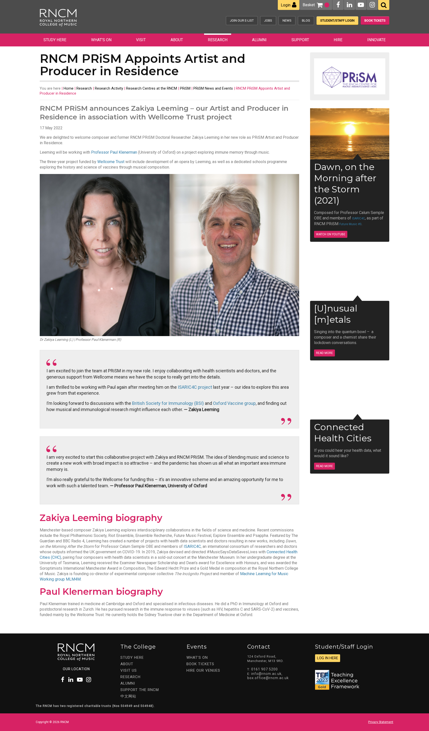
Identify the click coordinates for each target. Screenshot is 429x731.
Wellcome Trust (110, 161)
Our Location (76, 669)
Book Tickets (375, 20)
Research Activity (109, 88)
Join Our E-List (242, 20)
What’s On (101, 39)
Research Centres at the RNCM (151, 88)
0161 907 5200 (264, 669)
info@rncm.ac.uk (266, 674)
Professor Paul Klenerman (114, 152)
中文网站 (128, 696)
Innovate (376, 39)
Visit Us (128, 670)
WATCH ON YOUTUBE (330, 234)
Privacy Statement (380, 722)
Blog (306, 20)
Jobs (268, 20)
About (177, 39)
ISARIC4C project (195, 387)
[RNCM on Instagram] (372, 4)
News (287, 20)
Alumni (259, 39)
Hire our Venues (203, 670)
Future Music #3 (350, 224)
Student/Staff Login (337, 20)
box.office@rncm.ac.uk (268, 678)
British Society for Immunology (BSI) (168, 403)
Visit (141, 39)
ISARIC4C (192, 546)
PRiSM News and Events (213, 88)
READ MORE (324, 353)
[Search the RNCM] (383, 5)
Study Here (54, 39)
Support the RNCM (139, 690)
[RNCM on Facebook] (338, 4)
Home (68, 88)
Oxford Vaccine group (234, 403)
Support (300, 39)
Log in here (327, 658)
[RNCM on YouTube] (361, 4)
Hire (338, 39)
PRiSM (185, 88)
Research (217, 39)
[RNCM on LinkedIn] (349, 4)
